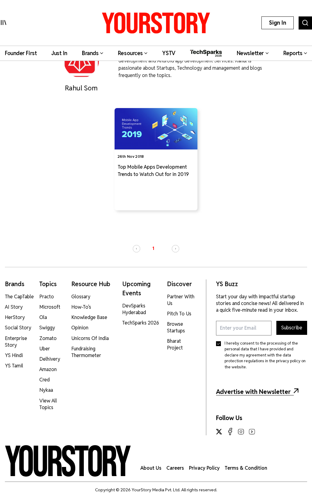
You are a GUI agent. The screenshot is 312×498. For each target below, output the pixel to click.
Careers (175, 468)
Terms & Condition (246, 468)
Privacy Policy (204, 468)
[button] (136, 248)
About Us (150, 468)
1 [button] (153, 248)
